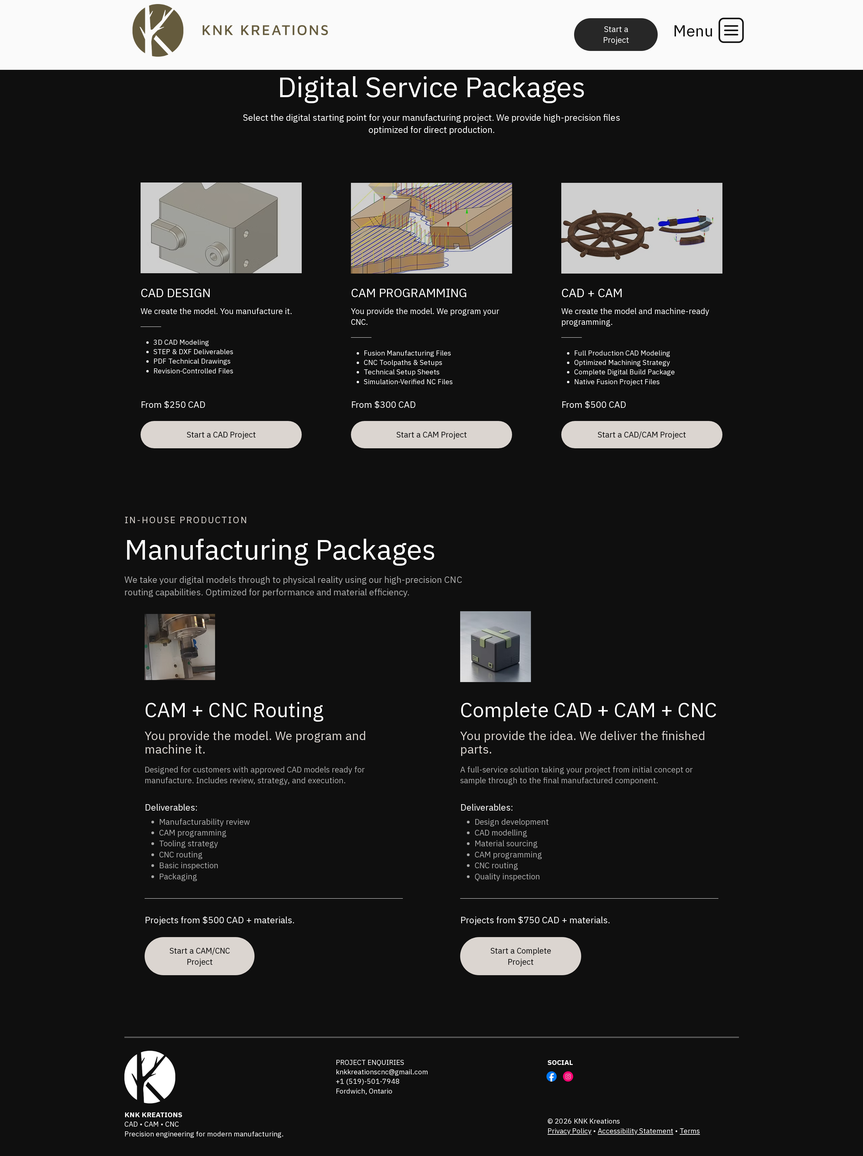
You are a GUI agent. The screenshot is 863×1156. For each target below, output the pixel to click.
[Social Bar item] (551, 1076)
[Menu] (731, 30)
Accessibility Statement (635, 1130)
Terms (690, 1130)
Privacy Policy (569, 1130)
